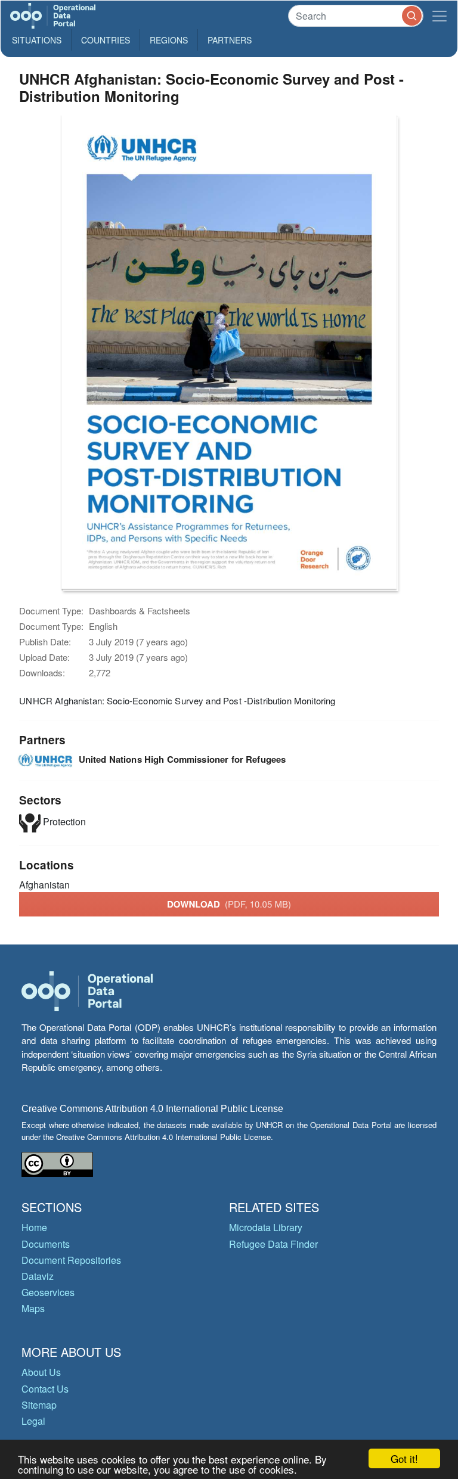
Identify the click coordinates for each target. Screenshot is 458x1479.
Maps (33, 1308)
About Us (41, 1372)
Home (34, 1227)
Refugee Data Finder (273, 1244)
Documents (45, 1244)
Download (229, 904)
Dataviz (37, 1276)
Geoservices (48, 1292)
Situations (36, 40)
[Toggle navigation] (439, 15)
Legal (33, 1421)
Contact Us (45, 1389)
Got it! (404, 1458)
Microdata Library (265, 1227)
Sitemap (39, 1405)
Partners (230, 40)
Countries (105, 40)
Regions (169, 40)
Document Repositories (71, 1260)
